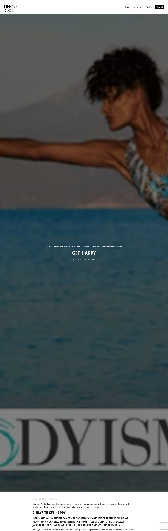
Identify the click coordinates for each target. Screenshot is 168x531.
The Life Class (111, 246)
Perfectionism (81, 246)
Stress (103, 246)
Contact (160, 6)
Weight (120, 246)
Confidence (56, 246)
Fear (63, 246)
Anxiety (48, 246)
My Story (149, 6)
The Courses (136, 6)
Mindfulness (70, 246)
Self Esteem (91, 246)
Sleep (98, 246)
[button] (137, 7)
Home (127, 6)
